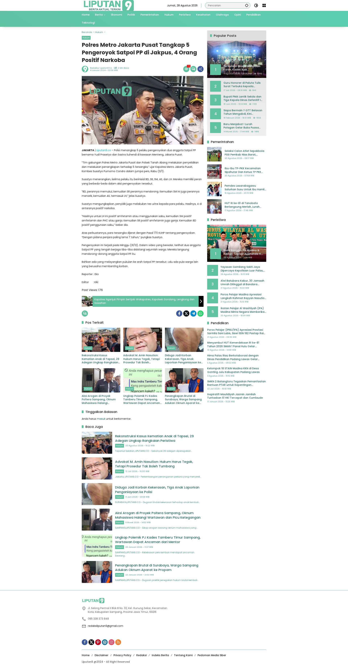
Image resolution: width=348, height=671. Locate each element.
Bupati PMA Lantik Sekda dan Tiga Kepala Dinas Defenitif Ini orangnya (243, 98)
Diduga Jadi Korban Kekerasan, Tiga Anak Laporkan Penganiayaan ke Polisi (183, 359)
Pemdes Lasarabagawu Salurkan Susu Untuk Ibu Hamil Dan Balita (244, 187)
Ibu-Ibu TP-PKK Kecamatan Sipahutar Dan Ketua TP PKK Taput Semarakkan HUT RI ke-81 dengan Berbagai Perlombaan (244, 170)
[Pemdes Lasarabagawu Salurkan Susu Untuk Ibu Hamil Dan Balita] (214, 189)
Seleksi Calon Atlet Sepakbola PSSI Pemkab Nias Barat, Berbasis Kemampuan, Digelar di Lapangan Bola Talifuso (244, 152)
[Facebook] (179, 313)
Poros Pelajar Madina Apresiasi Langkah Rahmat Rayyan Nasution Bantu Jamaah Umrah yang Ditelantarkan (243, 296)
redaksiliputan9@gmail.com (105, 626)
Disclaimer (101, 655)
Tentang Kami (183, 655)
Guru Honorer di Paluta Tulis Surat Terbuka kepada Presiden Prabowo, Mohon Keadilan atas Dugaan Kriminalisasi (242, 84)
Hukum (86, 37)
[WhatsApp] (200, 313)
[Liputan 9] (109, 5)
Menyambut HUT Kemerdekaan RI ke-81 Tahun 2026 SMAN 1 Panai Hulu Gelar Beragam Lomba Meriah (233, 344)
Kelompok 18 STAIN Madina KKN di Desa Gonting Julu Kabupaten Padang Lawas (233, 370)
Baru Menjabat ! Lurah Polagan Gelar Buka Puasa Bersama (241, 125)
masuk (101, 419)
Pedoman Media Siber (212, 655)
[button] (246, 5)
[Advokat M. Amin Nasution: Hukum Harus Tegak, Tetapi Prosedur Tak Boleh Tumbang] (142, 340)
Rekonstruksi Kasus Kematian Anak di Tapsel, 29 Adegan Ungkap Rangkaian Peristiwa (100, 359)
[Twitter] (186, 313)
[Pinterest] (98, 642)
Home (86, 655)
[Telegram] (193, 313)
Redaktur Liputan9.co (101, 68)
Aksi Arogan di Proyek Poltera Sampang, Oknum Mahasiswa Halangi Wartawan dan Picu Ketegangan (99, 399)
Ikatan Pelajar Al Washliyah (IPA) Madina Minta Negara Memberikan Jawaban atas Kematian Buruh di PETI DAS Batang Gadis (243, 310)
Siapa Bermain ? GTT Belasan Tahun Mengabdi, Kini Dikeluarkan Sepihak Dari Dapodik (242, 112)
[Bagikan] (200, 69)
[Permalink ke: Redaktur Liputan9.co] (86, 69)
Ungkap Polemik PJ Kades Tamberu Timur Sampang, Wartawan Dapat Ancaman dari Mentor (141, 399)
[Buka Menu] (264, 5)
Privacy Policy (122, 655)
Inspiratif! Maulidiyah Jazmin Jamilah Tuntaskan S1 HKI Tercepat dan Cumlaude (235, 396)
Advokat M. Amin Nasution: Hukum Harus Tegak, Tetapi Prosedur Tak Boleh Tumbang (141, 359)
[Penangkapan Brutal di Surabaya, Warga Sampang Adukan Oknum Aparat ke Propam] (184, 380)
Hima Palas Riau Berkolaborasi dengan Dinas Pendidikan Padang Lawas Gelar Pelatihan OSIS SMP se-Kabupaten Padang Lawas (235, 357)
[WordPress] (105, 642)
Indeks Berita (160, 655)
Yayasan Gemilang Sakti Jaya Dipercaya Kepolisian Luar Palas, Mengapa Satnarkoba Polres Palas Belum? (242, 268)
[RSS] (118, 642)
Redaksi (141, 655)
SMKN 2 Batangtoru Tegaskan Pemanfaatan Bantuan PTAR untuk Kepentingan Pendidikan (236, 383)
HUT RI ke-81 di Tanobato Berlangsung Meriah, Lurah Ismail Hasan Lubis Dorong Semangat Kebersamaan (242, 205)
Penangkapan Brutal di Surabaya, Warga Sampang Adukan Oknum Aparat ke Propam (183, 399)
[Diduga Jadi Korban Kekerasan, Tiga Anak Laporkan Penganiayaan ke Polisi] (184, 340)
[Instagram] (111, 642)
